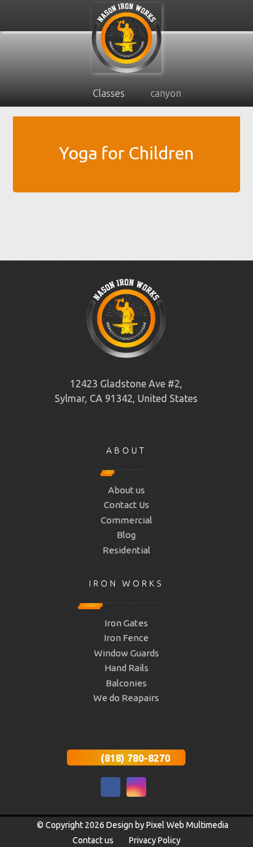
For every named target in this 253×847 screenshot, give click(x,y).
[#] (110, 787)
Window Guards (126, 653)
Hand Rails (126, 668)
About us (126, 490)
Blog (126, 535)
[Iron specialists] (126, 38)
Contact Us (126, 504)
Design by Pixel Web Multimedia (167, 825)
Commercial (126, 520)
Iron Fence (126, 637)
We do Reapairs (126, 698)
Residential (126, 550)
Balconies (126, 683)
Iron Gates (126, 623)
